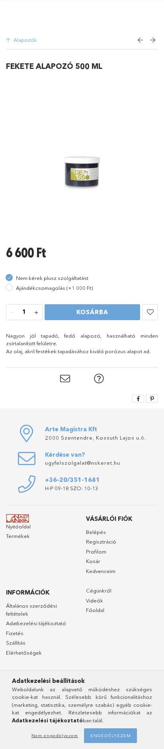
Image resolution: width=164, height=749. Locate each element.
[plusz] (36, 313)
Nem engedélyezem (54, 735)
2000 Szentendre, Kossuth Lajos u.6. (95, 437)
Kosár (93, 561)
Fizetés (14, 633)
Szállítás (15, 642)
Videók (94, 600)
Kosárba (92, 312)
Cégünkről (98, 590)
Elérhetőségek (24, 652)
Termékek (18, 536)
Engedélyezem (110, 735)
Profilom (96, 551)
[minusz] (12, 313)
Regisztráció (101, 541)
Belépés (96, 532)
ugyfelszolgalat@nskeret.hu (82, 463)
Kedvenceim (100, 571)
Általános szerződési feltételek (31, 609)
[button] (150, 312)
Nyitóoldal (18, 526)
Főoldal (95, 610)
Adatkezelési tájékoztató (36, 623)
